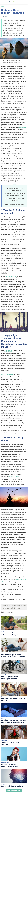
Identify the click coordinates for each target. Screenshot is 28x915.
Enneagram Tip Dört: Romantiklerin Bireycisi (9, 765)
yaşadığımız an (11, 277)
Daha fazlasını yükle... (14, 790)
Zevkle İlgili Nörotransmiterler (12, 786)
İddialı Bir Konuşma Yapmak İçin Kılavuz (13, 699)
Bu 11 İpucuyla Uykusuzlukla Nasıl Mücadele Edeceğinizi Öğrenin (13, 721)
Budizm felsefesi (7, 374)
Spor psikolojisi (5, 675)
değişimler (8, 350)
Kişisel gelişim (5, 762)
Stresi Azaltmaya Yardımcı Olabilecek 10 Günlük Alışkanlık (13, 656)
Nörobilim (4, 784)
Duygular (4, 740)
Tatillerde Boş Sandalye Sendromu (10, 743)
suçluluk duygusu (15, 476)
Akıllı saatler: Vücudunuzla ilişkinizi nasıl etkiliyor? (11, 634)
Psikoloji (3, 6)
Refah (2, 631)
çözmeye (22, 127)
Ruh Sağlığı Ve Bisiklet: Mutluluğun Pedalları (9, 678)
